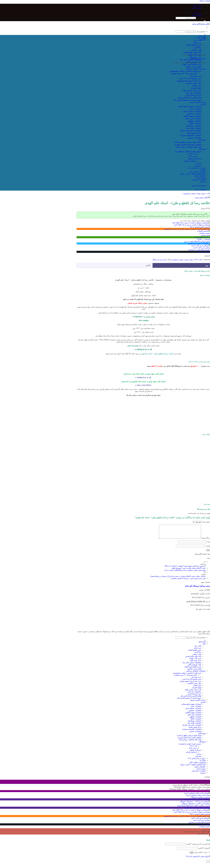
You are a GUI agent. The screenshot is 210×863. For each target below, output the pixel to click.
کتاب (204, 38)
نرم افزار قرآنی (190, 161)
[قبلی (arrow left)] (209, 862)
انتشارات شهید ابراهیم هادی (189, 106)
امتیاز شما (205, 522)
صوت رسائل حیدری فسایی (137, 303)
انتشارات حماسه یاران (192, 111)
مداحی (198, 163)
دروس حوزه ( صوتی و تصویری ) (188, 151)
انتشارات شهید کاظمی (192, 116)
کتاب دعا (197, 40)
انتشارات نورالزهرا (193, 126)
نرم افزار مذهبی (194, 158)
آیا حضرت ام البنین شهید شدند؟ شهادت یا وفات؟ (188, 566)
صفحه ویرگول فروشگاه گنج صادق (197, 586)
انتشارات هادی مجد (193, 128)
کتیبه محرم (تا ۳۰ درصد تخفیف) (184, 73)
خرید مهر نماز (195, 76)
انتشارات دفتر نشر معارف (190, 130)
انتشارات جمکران (194, 113)
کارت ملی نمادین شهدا (192, 90)
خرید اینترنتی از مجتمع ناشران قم (187, 100)
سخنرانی (197, 166)
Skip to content (205, 1)
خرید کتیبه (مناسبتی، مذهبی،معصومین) (185, 71)
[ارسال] (205, 20)
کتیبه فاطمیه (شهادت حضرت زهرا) (193, 174)
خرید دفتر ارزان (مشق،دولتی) (189, 81)
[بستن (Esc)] (209, 860)
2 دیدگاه (167, 566)
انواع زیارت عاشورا (193, 67)
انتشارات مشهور (194, 121)
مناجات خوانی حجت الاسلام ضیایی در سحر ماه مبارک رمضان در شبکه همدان (178, 576)
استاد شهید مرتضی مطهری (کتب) (187, 142)
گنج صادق (202, 36)
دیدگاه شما (205, 538)
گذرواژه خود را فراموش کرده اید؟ (198, 856)
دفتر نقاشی (196, 85)
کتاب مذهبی (196, 50)
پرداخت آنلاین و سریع (198, 102)
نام (208, 542)
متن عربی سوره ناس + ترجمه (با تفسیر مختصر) (188, 578)
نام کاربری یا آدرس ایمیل (198, 844)
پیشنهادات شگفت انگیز (197, 172)
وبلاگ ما (203, 170)
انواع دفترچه (196, 88)
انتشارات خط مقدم (199, 180)
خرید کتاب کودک (194, 54)
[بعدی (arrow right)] (207, 862)
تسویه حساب (201, 178)
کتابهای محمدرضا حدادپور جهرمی (187, 144)
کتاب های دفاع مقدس (192, 52)
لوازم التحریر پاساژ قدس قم (189, 97)
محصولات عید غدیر (193, 93)
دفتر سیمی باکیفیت (193, 83)
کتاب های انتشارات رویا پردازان (188, 147)
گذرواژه (204, 848)
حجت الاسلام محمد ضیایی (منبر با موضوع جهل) (189, 568)
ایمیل (207, 546)
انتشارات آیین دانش (193, 118)
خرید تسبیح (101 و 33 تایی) (190, 78)
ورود (191, 852)
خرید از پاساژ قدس (193, 95)
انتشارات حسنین (194, 138)
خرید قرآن (197, 42)
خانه (208, 193)
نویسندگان (202, 140)
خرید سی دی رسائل (159, 259)
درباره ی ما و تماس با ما (197, 168)
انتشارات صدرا (195, 109)
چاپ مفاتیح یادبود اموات (191, 64)
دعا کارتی (197, 47)
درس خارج (192, 156)
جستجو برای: (201, 18)
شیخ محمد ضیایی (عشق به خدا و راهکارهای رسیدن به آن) (185, 570)
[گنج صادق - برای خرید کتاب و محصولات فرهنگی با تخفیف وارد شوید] (201, 24)
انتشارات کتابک (195, 123)
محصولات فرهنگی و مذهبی (196, 69)
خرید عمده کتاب (194, 57)
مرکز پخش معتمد (194, 133)
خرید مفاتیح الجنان (193, 45)
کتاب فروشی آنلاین (193, 62)
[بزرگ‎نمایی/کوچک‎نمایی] (207, 860)
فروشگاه (202, 149)
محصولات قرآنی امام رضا (190, 59)
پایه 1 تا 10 (192, 154)
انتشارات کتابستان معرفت (190, 135)
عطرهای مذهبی (200, 176)
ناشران (203, 104)
